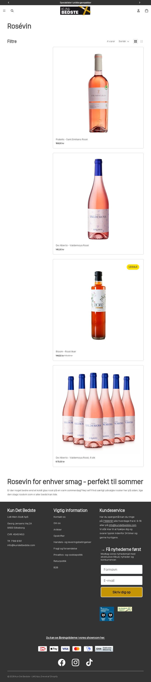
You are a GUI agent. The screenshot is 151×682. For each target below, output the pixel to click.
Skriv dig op (122, 592)
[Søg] (12, 11)
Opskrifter (59, 535)
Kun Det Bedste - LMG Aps (27, 676)
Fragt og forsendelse (65, 548)
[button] (124, 41)
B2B (56, 567)
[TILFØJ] (135, 130)
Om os (57, 523)
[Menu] (4, 10)
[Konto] (138, 11)
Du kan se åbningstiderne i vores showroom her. (75, 637)
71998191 (108, 520)
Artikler (58, 529)
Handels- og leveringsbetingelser (72, 542)
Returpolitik (60, 560)
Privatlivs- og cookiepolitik (68, 554)
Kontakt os (60, 516)
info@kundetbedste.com (122, 525)
